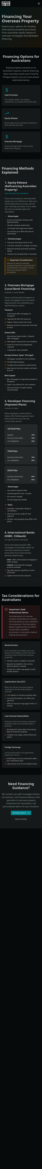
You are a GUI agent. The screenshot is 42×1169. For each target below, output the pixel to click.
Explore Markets (21, 819)
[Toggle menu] (39, 3)
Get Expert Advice (19, 813)
